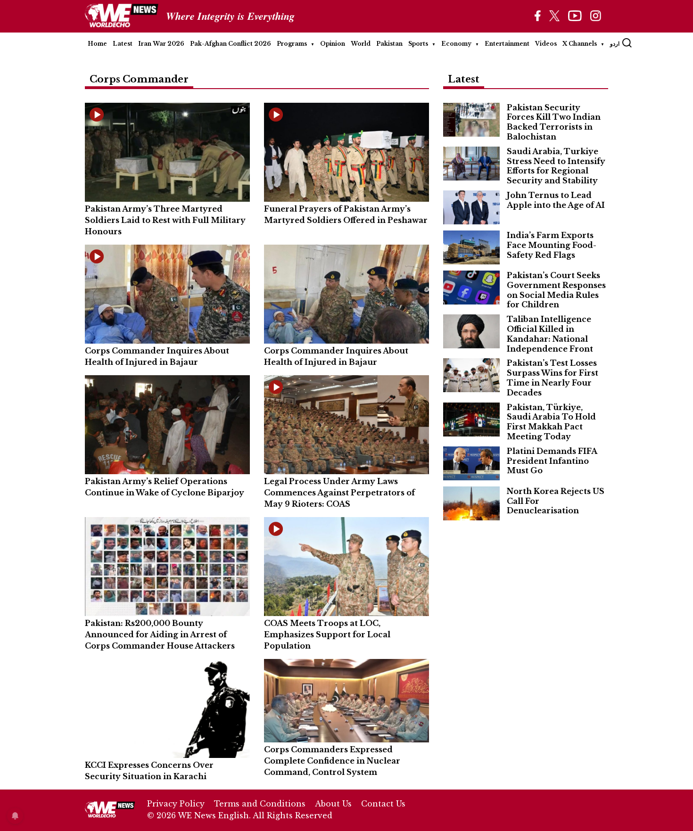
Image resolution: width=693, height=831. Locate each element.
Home (97, 43)
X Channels (579, 43)
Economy (456, 43)
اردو (614, 43)
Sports (418, 43)
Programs (292, 43)
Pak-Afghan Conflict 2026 (230, 43)
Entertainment (507, 43)
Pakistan (389, 43)
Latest (122, 43)
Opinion (332, 43)
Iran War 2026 (161, 43)
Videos (546, 43)
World (361, 43)
